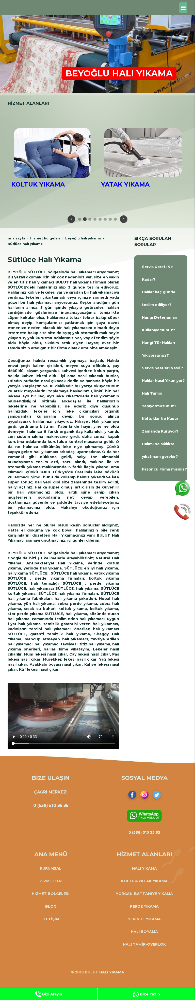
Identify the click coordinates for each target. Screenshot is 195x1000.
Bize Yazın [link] (149, 994)
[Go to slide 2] (85, 219)
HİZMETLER (51, 881)
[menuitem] (160, 273)
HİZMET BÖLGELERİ (51, 893)
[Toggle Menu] (183, 7)
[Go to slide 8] (115, 219)
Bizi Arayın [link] (51, 994)
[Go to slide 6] (105, 219)
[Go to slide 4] (94, 219)
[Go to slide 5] (100, 219)
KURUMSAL (50, 868)
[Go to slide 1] (79, 219)
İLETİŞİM (50, 919)
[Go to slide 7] (110, 219)
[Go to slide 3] (89, 219)
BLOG (50, 906)
